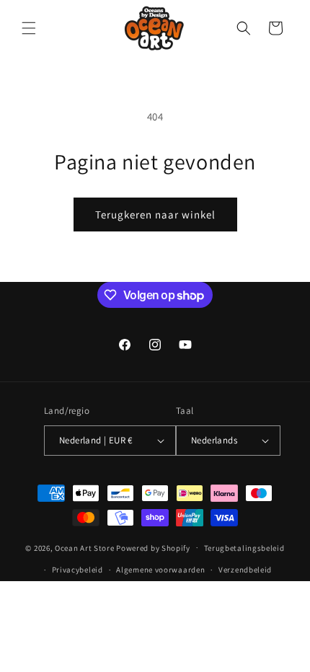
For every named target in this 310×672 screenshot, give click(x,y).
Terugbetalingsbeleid (244, 548)
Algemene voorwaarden (160, 570)
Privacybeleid (77, 570)
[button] (29, 28)
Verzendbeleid (245, 570)
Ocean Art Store (85, 547)
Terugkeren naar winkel (155, 214)
